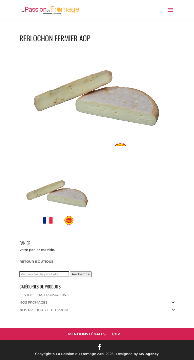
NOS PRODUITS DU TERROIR (43, 310)
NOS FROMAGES (33, 302)
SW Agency (149, 354)
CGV (116, 334)
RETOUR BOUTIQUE (36, 261)
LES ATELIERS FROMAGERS (42, 295)
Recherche (81, 274)
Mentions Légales (87, 334)
